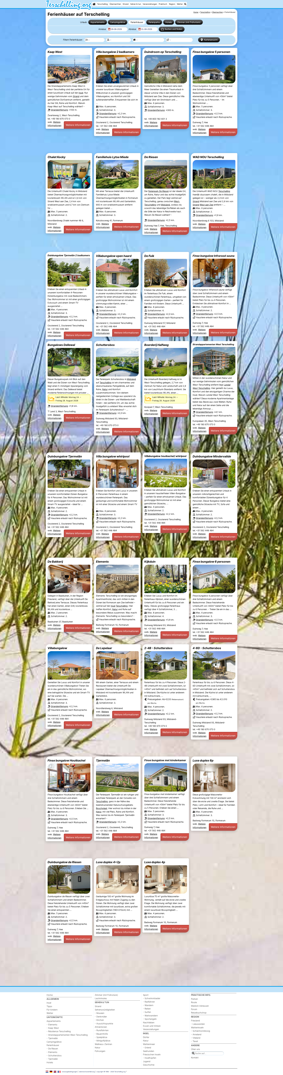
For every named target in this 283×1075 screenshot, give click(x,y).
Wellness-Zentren (103, 1044)
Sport (145, 995)
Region (172, 4)
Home (50, 995)
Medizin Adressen (200, 1006)
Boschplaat (101, 808)
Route (194, 1002)
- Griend (147, 1047)
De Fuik (149, 256)
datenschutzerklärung (87, 1071)
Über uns (195, 1049)
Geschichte (148, 1065)
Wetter (180, 4)
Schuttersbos (105, 345)
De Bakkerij (55, 561)
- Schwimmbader (151, 998)
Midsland (165, 204)
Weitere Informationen (78, 124)
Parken (194, 999)
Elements (102, 561)
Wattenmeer (149, 1044)
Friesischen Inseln (152, 1054)
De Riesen (151, 157)
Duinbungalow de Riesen (64, 862)
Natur (105, 389)
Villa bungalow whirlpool (112, 456)
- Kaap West (53, 1028)
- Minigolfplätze (102, 1040)
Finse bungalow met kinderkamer (165, 760)
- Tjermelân (52, 1038)
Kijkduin (150, 561)
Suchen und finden (173, 29)
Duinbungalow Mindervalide (212, 456)
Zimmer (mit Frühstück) (188, 22)
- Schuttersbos (54, 1055)
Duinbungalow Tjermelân (65, 456)
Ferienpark (158, 191)
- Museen (99, 1013)
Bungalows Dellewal (61, 345)
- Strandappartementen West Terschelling (67, 1035)
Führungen (100, 1051)
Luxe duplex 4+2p (108, 862)
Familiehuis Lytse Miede (112, 157)
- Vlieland (195, 1038)
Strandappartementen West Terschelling (213, 344)
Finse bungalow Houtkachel (66, 760)
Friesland (195, 1020)
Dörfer (146, 1037)
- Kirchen (99, 1020)
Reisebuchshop (199, 1012)
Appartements (98, 22)
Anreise (102, 29)
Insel (81, 92)
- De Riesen (52, 1048)
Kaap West (55, 52)
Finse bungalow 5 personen (211, 52)
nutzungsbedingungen (69, 1071)
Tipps (49, 1006)
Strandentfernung (59, 110)
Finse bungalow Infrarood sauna (214, 255)
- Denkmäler (101, 1016)
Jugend (146, 1061)
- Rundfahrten (101, 1030)
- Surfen (147, 1012)
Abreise (133, 29)
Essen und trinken (152, 1026)
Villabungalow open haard (113, 256)
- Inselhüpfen (149, 1058)
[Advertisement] (134, 144)
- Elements (52, 1024)
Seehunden (148, 1051)
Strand (126, 4)
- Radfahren (149, 1001)
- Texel (194, 1041)
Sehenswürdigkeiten (105, 1009)
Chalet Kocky (56, 157)
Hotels (168, 22)
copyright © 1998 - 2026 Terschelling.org (110, 1071)
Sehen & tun (135, 4)
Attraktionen (101, 1027)
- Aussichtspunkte (104, 1023)
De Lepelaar (104, 648)
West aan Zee (206, 204)
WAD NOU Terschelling (208, 157)
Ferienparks (154, 22)
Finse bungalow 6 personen (211, 561)
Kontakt (195, 1057)
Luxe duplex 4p (154, 862)
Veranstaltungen (150, 4)
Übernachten (115, 4)
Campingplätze (117, 22)
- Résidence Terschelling (59, 1031)
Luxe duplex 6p (203, 760)
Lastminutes (101, 998)
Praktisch (163, 4)
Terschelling (102, 4)
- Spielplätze (101, 1037)
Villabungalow (57, 648)
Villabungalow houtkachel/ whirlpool (165, 456)
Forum (194, 1009)
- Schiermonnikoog (200, 1031)
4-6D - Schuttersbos (207, 648)
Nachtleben (148, 1022)
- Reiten (147, 1008)
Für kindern (52, 1009)
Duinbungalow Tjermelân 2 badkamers (69, 255)
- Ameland (196, 1034)
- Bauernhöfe (101, 1034)
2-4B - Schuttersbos (158, 648)
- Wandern (148, 1005)
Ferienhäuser (137, 22)
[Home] (94, 4)
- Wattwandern (150, 1015)
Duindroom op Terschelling (162, 52)
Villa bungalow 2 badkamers (115, 52)
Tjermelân (103, 760)
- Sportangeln (150, 1019)
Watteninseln (197, 1027)
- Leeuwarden (198, 1024)
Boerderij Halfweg (156, 345)
